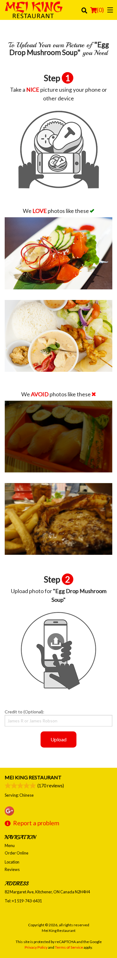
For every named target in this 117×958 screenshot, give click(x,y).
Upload (58, 739)
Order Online (16, 852)
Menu (10, 845)
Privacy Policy (36, 947)
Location (12, 861)
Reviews (12, 869)
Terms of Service (69, 947)
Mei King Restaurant (33, 777)
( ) (100, 9)
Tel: (23, 900)
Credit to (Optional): (24, 711)
